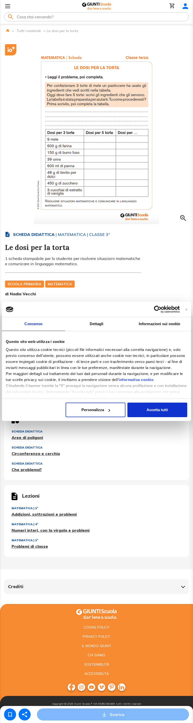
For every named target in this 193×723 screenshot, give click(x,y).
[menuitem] (71, 687)
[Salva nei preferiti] (10, 714)
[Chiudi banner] (186, 309)
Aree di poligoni (27, 437)
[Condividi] (25, 714)
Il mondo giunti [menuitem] (96, 646)
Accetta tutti (157, 410)
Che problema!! (26, 469)
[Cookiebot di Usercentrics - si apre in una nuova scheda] (158, 309)
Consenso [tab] (33, 324)
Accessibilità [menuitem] (96, 673)
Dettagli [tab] (97, 324)
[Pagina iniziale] (8, 30)
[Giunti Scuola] (96, 6)
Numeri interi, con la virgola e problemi (50, 530)
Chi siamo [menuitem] (96, 655)
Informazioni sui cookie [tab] (159, 324)
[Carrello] (172, 6)
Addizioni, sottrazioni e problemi (44, 514)
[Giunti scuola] (96, 613)
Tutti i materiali (29, 31)
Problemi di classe (30, 546)
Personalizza (92, 410)
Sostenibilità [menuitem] (96, 664)
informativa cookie (136, 380)
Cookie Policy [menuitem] (96, 627)
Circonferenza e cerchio (36, 453)
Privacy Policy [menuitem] (96, 636)
